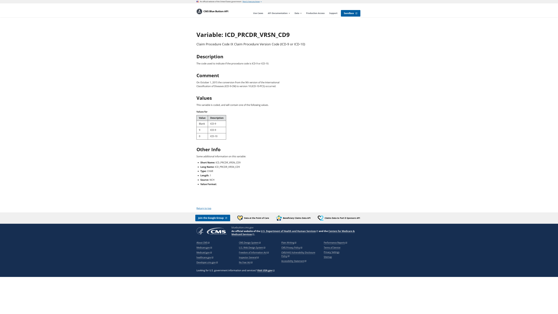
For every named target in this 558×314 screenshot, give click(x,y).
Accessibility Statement (292, 260)
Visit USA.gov (264, 270)
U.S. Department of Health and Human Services (288, 231)
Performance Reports (334, 242)
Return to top (203, 208)
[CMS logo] (216, 231)
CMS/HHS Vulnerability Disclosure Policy (298, 254)
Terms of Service (332, 247)
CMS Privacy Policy (290, 247)
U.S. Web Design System (251, 247)
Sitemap (328, 256)
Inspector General (248, 257)
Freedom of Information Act (253, 252)
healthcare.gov (203, 257)
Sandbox (349, 13)
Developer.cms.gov (206, 262)
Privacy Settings (331, 252)
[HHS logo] (199, 231)
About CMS (201, 242)
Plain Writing (287, 242)
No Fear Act (244, 262)
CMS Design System (249, 242)
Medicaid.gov (203, 252)
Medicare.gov (203, 247)
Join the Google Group (211, 218)
